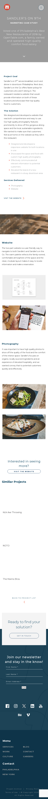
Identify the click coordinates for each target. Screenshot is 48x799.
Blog (26, 747)
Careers (28, 756)
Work (6, 751)
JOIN (24, 687)
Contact (28, 751)
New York (9, 774)
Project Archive (14, 789)
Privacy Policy (33, 789)
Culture (8, 756)
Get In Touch (24, 636)
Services (8, 747)
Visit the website (13, 198)
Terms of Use (11, 792)
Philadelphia (11, 769)
